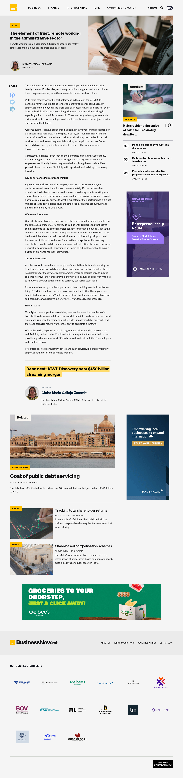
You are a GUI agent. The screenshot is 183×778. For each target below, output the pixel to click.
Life (97, 8)
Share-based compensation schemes (83, 546)
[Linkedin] (13, 110)
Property (130, 119)
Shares (16, 508)
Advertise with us (147, 643)
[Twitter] (13, 103)
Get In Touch (166, 643)
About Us (105, 643)
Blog (14, 26)
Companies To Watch (121, 8)
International (77, 8)
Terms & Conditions (124, 643)
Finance (53, 8)
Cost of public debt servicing (45, 476)
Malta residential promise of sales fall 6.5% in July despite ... (141, 130)
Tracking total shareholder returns (81, 510)
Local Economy (20, 468)
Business (34, 8)
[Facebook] (13, 96)
